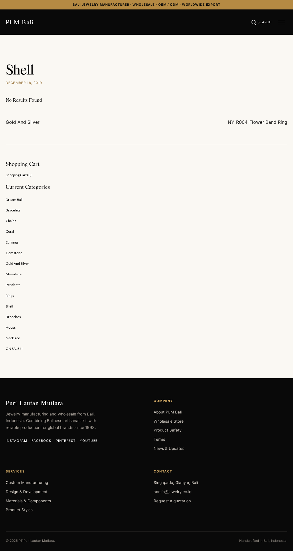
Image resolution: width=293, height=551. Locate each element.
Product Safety (167, 430)
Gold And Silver (22, 122)
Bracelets (13, 210)
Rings (10, 295)
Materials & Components (28, 501)
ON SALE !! (14, 348)
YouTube (89, 441)
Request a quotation (172, 501)
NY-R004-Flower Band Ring (257, 122)
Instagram (16, 441)
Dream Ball (14, 199)
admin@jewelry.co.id (172, 491)
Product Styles (19, 509)
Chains (11, 221)
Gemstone (14, 253)
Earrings (12, 242)
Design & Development (26, 491)
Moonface (13, 274)
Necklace (13, 338)
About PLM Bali (168, 412)
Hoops (11, 327)
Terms (159, 439)
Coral (10, 231)
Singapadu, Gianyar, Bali (176, 482)
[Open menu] (281, 22)
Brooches (13, 317)
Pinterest (66, 441)
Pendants (13, 285)
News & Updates (169, 448)
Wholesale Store (169, 421)
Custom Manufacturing (27, 482)
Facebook (41, 441)
